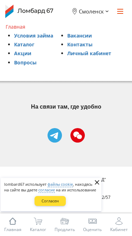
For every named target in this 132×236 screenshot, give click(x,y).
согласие (46, 189)
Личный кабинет (89, 53)
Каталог (24, 44)
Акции (22, 53)
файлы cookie (60, 184)
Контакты (80, 44)
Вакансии (79, 35)
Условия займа (33, 35)
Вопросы (25, 62)
